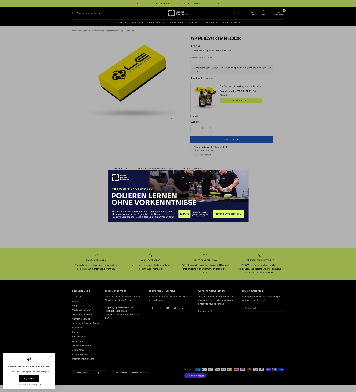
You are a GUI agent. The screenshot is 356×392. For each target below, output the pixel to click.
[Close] (244, 174)
